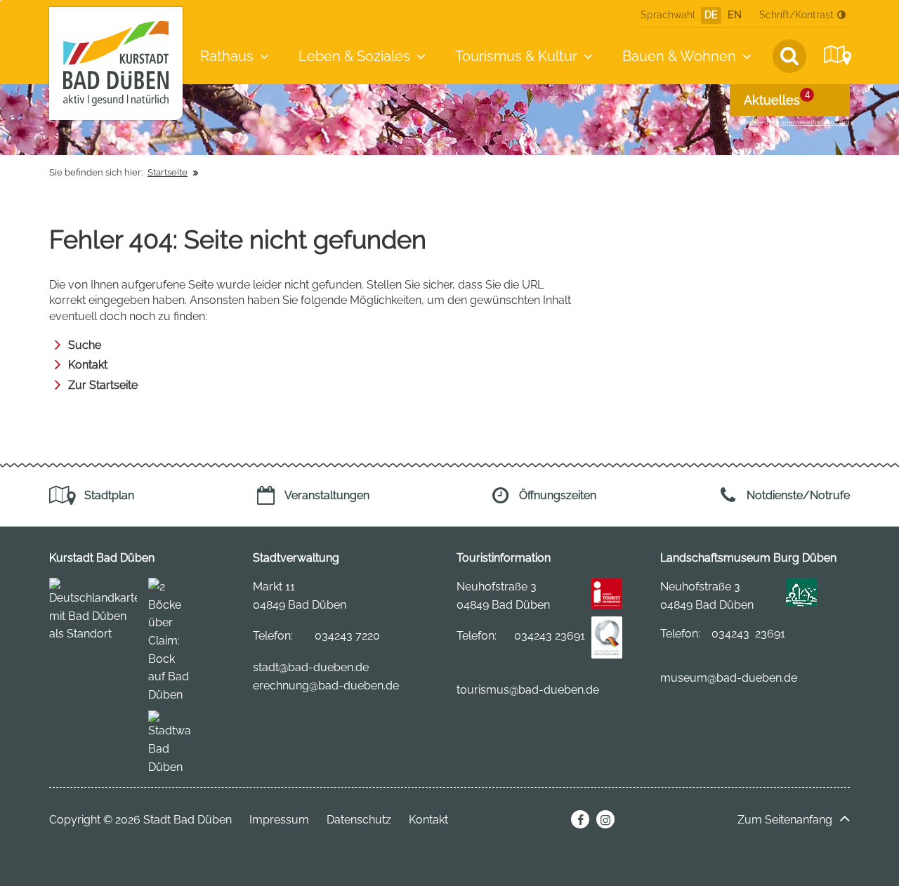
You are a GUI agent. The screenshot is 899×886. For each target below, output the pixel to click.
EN (735, 14)
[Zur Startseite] (116, 63)
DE (711, 14)
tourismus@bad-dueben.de (528, 689)
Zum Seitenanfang (784, 819)
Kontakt (87, 364)
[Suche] (789, 56)
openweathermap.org (815, 122)
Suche (84, 345)
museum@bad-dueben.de (728, 678)
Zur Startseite (103, 385)
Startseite (167, 172)
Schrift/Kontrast (796, 14)
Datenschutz (359, 819)
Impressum (279, 819)
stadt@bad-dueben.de (311, 667)
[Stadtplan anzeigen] (836, 55)
